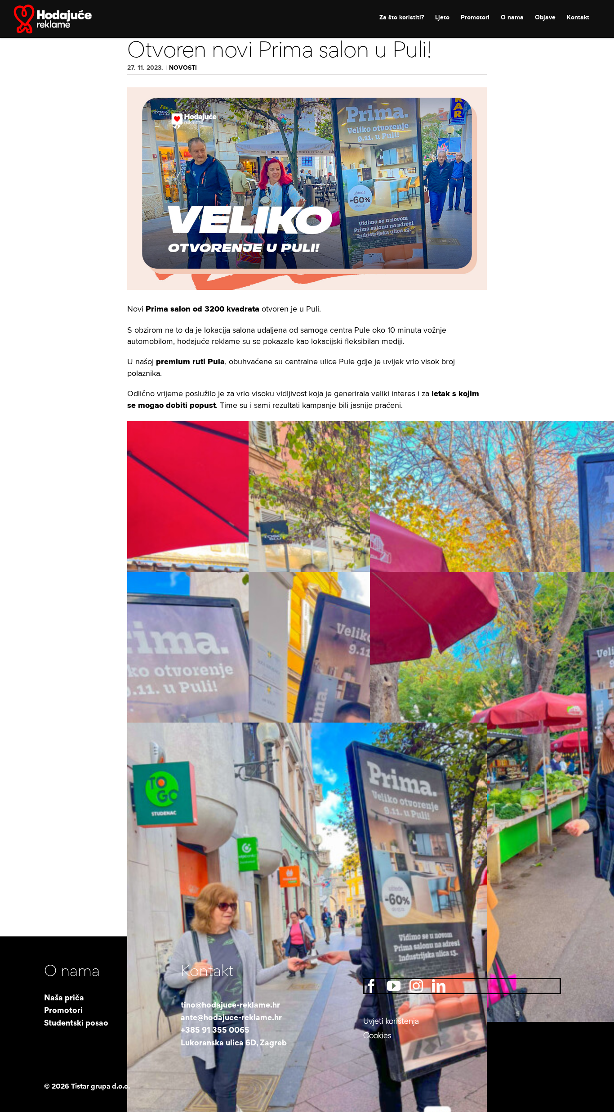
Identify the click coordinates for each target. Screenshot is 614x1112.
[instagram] (416, 986)
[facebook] (371, 986)
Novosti (183, 68)
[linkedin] (438, 986)
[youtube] (393, 986)
